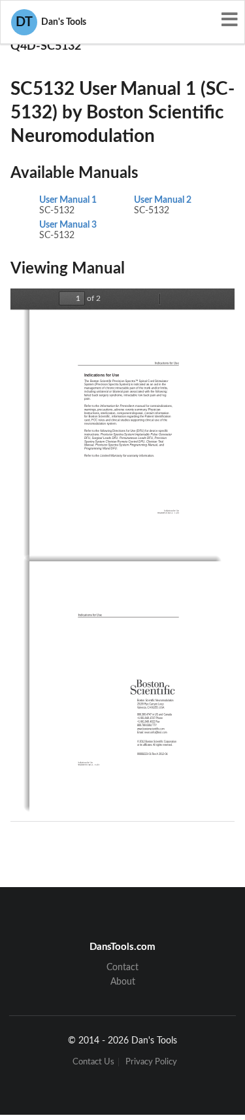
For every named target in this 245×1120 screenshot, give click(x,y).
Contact (122, 967)
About (122, 982)
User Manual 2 (162, 200)
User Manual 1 (68, 200)
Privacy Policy (151, 1062)
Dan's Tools (51, 22)
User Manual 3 (68, 225)
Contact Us (93, 1062)
